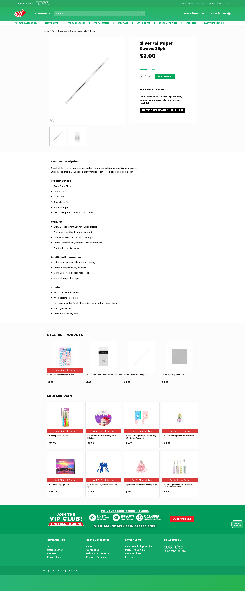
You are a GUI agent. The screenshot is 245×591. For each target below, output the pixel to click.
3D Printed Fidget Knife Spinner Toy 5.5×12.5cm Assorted (141, 436)
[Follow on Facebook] (37, 3)
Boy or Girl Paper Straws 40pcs (60, 375)
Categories (40, 13)
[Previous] (54, 80)
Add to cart (165, 76)
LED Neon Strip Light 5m (59, 484)
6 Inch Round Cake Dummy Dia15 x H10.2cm (102, 436)
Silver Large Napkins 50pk (173, 375)
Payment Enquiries (96, 557)
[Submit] (142, 13)
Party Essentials (78, 31)
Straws (94, 31)
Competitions (133, 553)
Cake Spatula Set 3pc (58, 435)
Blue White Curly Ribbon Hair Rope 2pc (102, 485)
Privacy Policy (55, 557)
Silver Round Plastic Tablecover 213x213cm (104, 375)
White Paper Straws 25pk (134, 375)
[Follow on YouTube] (47, 3)
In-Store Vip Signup (206, 3)
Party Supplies (59, 31)
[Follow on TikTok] (44, 3)
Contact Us (224, 3)
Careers (51, 553)
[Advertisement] (22, 578)
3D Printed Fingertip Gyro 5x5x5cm (179, 435)
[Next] (119, 80)
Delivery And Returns (97, 553)
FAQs (89, 546)
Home (46, 31)
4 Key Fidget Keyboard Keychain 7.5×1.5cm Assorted (178, 485)
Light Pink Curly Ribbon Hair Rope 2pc (141, 484)
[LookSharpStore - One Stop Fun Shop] (20, 13)
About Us (52, 546)
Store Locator (187, 3)
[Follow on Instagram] (40, 3)
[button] (220, 13)
